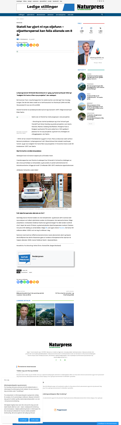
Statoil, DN (24, 270)
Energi (64, 318)
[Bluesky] (100, 1)
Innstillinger (23, 420)
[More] (37, 45)
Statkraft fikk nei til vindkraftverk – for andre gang (64, 322)
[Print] (31, 45)
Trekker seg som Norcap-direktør (27, 371)
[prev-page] (18, 329)
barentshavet (24, 272)
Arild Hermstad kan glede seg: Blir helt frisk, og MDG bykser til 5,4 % (26, 322)
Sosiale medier (91, 27)
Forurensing (45, 318)
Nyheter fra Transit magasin (27, 366)
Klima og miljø (90, 113)
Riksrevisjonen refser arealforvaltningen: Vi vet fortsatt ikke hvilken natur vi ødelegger (95, 107)
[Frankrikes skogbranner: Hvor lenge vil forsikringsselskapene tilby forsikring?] (82, 117)
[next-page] (20, 329)
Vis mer (90, 123)
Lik (82, 27)
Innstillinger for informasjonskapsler (107, 423)
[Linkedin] (21, 45)
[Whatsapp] (24, 45)
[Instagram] (102, 1)
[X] (60, 360)
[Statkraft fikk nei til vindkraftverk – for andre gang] (64, 314)
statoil (30, 272)
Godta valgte (35, 420)
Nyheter (22, 19)
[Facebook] (98, 1)
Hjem (18, 19)
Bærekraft (90, 103)
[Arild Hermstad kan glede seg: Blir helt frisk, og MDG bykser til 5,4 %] (26, 314)
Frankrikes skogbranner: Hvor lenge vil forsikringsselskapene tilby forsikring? (95, 117)
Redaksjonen (37, 256)
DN (46, 228)
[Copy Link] (34, 45)
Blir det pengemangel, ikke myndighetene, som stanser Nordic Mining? (45, 322)
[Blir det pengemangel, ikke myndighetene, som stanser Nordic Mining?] (45, 314)
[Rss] (103, 1)
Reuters (62, 228)
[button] (102, 14)
